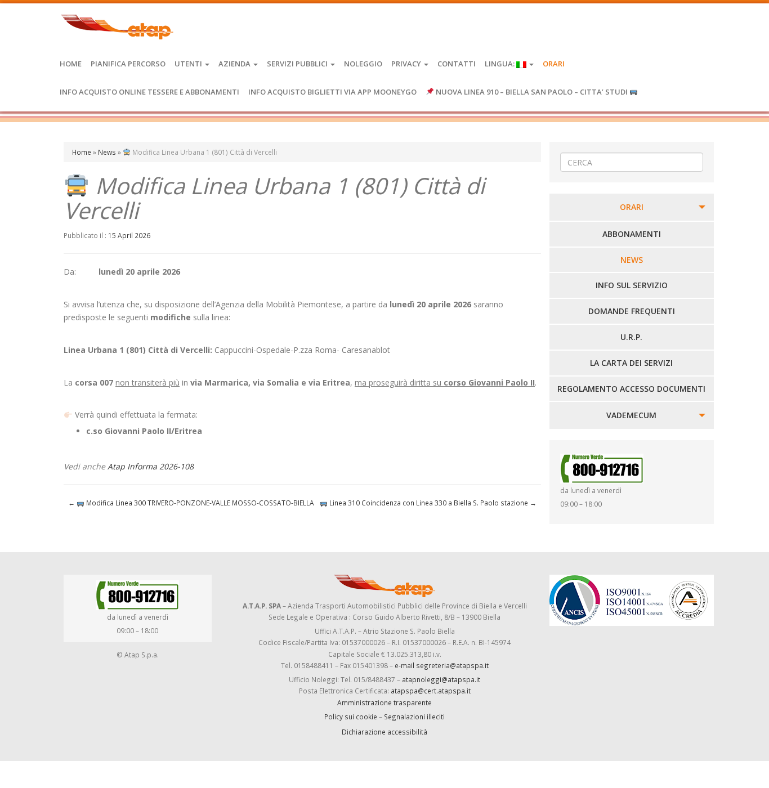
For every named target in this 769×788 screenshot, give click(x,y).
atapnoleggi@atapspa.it (441, 679)
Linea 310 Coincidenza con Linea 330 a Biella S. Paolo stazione (432, 502)
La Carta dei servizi (631, 362)
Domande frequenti (631, 311)
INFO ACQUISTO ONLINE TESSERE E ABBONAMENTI (149, 92)
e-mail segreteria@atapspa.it (442, 665)
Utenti (189, 64)
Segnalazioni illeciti (414, 716)
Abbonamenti (631, 234)
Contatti (456, 64)
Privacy (407, 64)
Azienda (235, 64)
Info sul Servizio (632, 285)
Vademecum (631, 415)
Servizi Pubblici (298, 64)
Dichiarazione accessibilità (384, 731)
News (107, 151)
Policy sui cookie (350, 716)
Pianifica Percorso (128, 64)
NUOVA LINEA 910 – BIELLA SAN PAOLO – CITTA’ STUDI (531, 92)
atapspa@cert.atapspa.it (431, 690)
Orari (554, 64)
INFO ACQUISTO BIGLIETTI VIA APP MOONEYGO (332, 92)
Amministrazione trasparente (384, 702)
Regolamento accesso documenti (631, 388)
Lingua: (500, 64)
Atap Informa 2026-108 (151, 466)
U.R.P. (631, 337)
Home (71, 64)
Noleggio (363, 64)
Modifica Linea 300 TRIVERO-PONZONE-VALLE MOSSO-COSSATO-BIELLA (191, 502)
